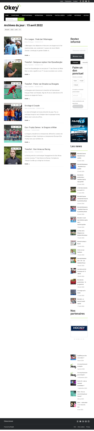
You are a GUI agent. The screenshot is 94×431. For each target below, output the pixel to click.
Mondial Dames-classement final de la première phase (82, 199)
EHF (26, 130)
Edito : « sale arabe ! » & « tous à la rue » (82, 405)
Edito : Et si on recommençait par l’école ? (82, 394)
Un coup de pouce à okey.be (82, 365)
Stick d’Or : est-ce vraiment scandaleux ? (82, 383)
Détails (26, 55)
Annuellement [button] (87, 62)
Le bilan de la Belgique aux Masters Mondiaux (82, 233)
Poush (12, 427)
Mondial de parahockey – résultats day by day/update (81, 178)
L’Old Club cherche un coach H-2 (82, 189)
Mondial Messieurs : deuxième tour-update (82, 166)
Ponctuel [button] (75, 62)
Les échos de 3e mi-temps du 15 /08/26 (81, 271)
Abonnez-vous (77, 56)
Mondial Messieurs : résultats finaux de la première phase (82, 209)
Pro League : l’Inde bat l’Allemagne (38, 39)
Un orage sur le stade (81, 292)
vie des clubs (31, 108)
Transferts (30, 65)
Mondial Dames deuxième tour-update (81, 156)
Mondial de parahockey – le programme (81, 282)
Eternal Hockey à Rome (81, 242)
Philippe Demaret (8, 421)
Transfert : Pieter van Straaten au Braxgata (42, 84)
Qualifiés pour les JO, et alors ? (82, 357)
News (26, 42)
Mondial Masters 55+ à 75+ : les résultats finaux (81, 261)
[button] (74, 339)
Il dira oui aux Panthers (80, 251)
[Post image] (73, 155)
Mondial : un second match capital (81, 301)
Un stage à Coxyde (32, 106)
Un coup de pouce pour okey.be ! (82, 374)
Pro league (31, 42)
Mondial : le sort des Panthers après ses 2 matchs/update (82, 221)
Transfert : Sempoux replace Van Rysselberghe (43, 62)
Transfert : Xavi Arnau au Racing (37, 149)
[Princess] (79, 336)
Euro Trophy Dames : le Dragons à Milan (41, 127)
